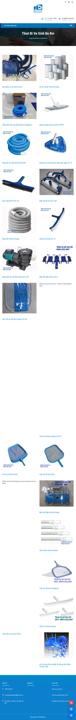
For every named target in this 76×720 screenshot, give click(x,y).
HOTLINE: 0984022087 (10, 25)
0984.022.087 (8, 689)
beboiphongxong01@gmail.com (14, 695)
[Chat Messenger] (71, 715)
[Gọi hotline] (71, 702)
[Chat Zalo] (71, 709)
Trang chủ (31, 38)
